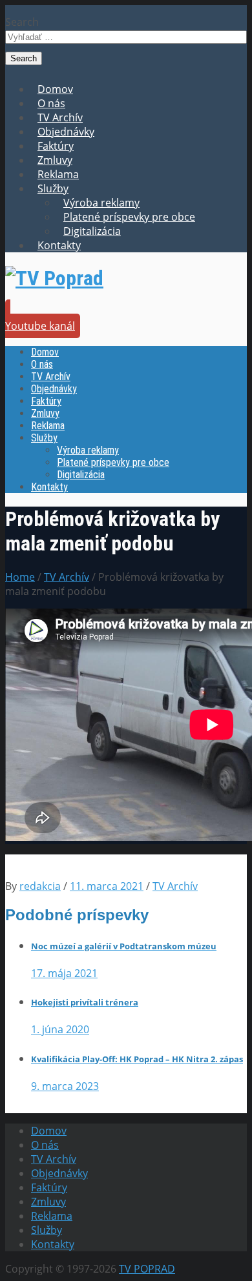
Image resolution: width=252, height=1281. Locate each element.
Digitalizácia (92, 231)
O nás (51, 103)
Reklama (58, 174)
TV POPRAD (147, 1269)
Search (22, 22)
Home (20, 577)
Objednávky (65, 132)
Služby (52, 188)
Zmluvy (54, 160)
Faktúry (55, 146)
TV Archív (60, 117)
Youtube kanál (40, 326)
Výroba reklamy (101, 203)
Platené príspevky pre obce (129, 217)
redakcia (40, 886)
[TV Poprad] (54, 278)
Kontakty (59, 245)
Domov (55, 89)
